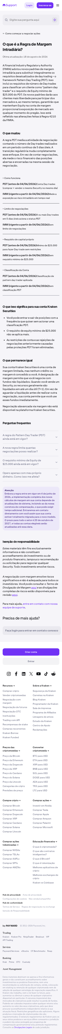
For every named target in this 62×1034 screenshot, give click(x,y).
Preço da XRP (10, 768)
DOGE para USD (41, 777)
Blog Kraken (39, 699)
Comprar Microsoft (43, 827)
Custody (26, 962)
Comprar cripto (11, 690)
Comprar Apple (41, 814)
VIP (47, 937)
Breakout (40, 937)
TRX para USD (40, 786)
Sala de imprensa (42, 708)
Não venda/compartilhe (40, 899)
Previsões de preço (13, 790)
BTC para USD (40, 755)
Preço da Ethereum (13, 760)
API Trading (8, 940)
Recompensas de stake (15, 724)
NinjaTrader (28, 937)
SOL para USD (40, 773)
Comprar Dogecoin (13, 814)
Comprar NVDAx (11, 850)
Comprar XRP (10, 818)
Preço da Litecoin (12, 781)
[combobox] (29, 20)
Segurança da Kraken (44, 690)
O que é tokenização (44, 863)
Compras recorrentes (14, 728)
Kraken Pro (16, 937)
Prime (11, 962)
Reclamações (40, 729)
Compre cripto (12, 800)
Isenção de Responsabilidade (16, 910)
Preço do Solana (11, 777)
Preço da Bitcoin (11, 755)
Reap (49, 951)
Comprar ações (42, 800)
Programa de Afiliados (44, 712)
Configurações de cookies (15, 899)
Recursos (9, 685)
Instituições (9, 715)
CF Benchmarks (38, 951)
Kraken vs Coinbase (43, 882)
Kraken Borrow (10, 733)
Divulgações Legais (23, 1027)
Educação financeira (45, 841)
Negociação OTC (12, 711)
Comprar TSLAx (11, 854)
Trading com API (11, 720)
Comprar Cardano (12, 822)
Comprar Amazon (42, 818)
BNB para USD (40, 768)
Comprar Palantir (42, 822)
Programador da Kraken (45, 703)
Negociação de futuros (15, 707)
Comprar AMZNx (12, 867)
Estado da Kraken (42, 721)
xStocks (25, 951)
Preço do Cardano (12, 773)
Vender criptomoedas (14, 695)
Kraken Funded (11, 737)
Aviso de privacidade (32, 895)
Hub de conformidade (13, 903)
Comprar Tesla (40, 809)
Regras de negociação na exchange (38, 906)
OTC (18, 962)
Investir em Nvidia (42, 805)
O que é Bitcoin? (41, 858)
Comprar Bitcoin (11, 805)
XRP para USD (40, 764)
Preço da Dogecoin (13, 764)
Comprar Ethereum (13, 809)
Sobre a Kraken (42, 685)
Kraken (6, 937)
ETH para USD (40, 760)
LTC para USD (40, 790)
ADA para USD (40, 781)
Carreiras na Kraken (43, 695)
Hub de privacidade (12, 895)
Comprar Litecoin (12, 831)
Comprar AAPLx (11, 858)
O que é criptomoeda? (45, 846)
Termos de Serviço (11, 906)
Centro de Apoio (41, 725)
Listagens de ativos (43, 716)
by (10, 925)
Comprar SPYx (10, 863)
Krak (5, 962)
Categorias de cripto (14, 786)
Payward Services (11, 951)
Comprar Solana (11, 827)
